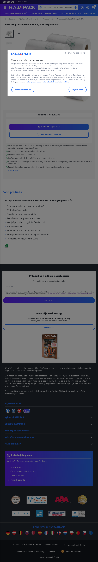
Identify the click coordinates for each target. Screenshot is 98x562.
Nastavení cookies (23, 89)
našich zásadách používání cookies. (55, 82)
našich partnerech (33, 82)
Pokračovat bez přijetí (75, 53)
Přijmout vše (77, 89)
